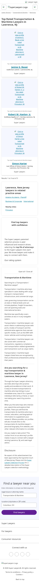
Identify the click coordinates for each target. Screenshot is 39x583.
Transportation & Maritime (20, 12)
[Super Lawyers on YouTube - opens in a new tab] (22, 554)
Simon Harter (19, 163)
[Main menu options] (4, 7)
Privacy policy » (28, 572)
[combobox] (19, 495)
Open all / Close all (25, 271)
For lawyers (7, 531)
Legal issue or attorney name (13, 492)
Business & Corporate (14, 201)
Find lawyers (19, 512)
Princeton (9, 210)
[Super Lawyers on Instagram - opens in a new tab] (17, 554)
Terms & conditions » (13, 572)
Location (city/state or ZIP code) (13, 501)
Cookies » (19, 574)
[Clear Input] (34, 495)
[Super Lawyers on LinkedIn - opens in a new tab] (28, 554)
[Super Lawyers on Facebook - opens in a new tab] (11, 554)
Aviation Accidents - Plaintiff (16, 197)
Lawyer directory (6, 12)
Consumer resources (11, 539)
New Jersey (33, 12)
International (29, 201)
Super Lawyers (8, 523)
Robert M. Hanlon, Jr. (19, 114)
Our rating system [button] (12, 260)
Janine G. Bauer (19, 66)
